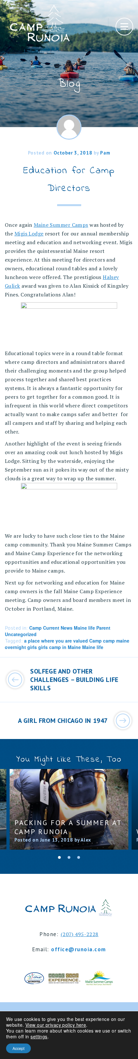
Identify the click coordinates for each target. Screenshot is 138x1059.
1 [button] (59, 857)
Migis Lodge (29, 233)
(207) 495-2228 (80, 934)
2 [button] (69, 857)
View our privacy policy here (55, 1025)
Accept (18, 1048)
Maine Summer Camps (61, 224)
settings (38, 1036)
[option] (69, 809)
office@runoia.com (78, 949)
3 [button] (78, 857)
